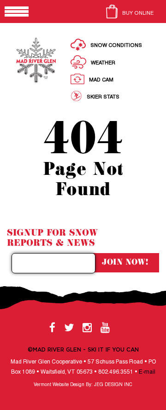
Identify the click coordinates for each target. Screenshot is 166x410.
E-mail (147, 372)
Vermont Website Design (59, 385)
